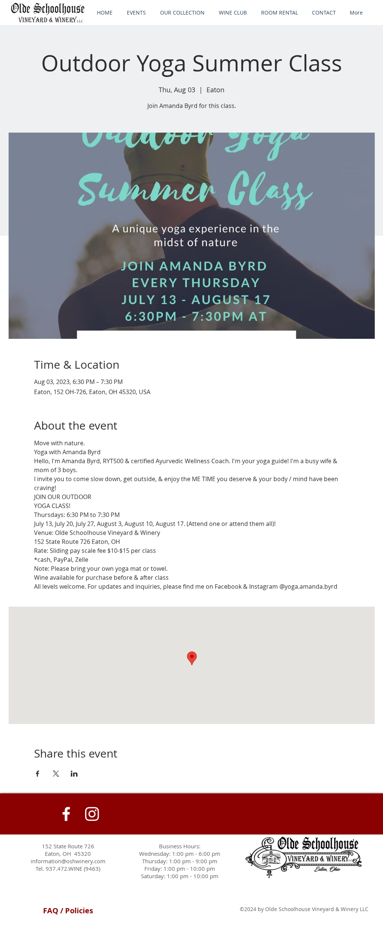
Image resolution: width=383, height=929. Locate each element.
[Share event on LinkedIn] (74, 774)
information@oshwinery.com (68, 861)
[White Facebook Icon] (66, 814)
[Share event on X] (55, 774)
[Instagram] (92, 814)
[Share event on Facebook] (37, 774)
